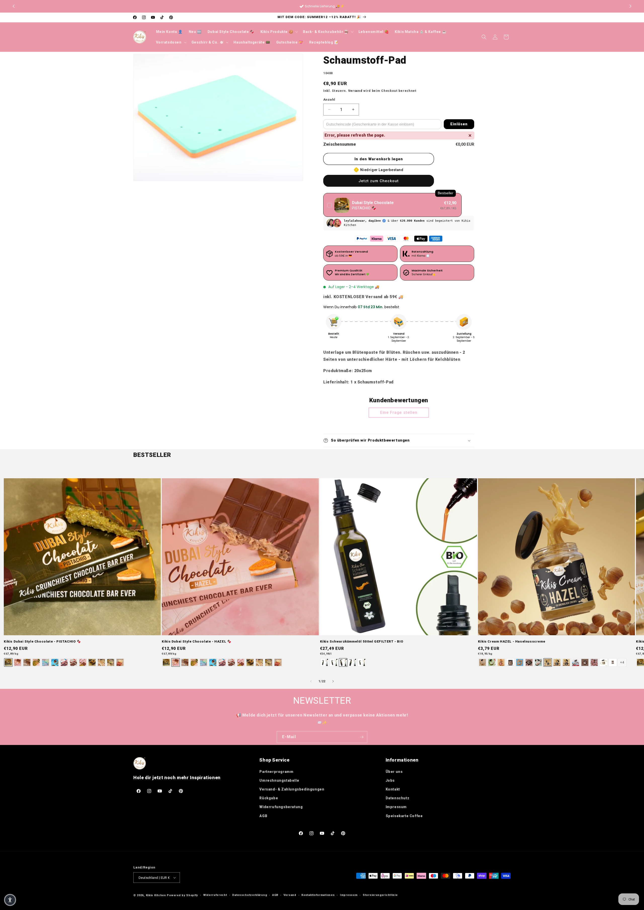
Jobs (390, 780)
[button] (630, 6)
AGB (263, 816)
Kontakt (393, 789)
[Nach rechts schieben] (333, 681)
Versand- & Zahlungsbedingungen (291, 789)
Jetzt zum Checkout (378, 181)
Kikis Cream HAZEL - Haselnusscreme (511, 641)
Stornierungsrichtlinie (380, 895)
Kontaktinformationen (318, 895)
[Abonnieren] (361, 737)
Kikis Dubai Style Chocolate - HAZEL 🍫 (196, 641)
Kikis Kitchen (156, 895)
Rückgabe (268, 798)
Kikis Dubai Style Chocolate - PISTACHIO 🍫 (42, 641)
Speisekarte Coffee (404, 816)
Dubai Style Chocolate (373, 202)
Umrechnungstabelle (279, 780)
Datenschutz (398, 798)
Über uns (394, 772)
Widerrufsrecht (215, 895)
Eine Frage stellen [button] (398, 412)
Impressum (396, 807)
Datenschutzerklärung (249, 895)
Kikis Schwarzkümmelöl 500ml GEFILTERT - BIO (362, 641)
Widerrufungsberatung (281, 807)
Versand (355, 91)
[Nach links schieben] (310, 681)
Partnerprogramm (276, 772)
